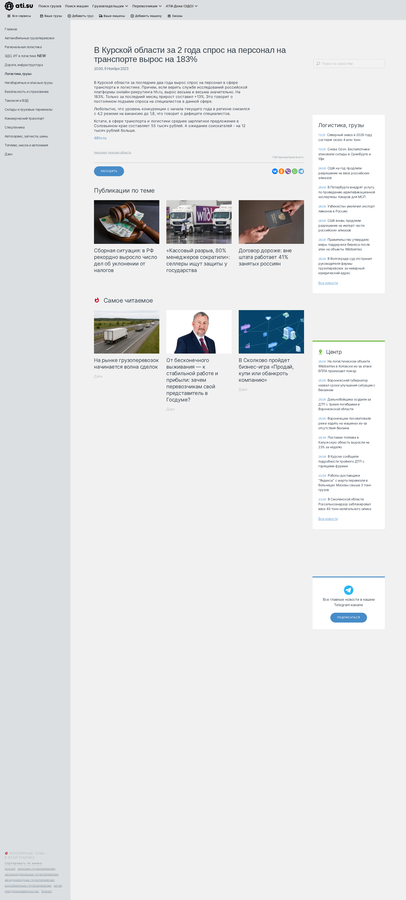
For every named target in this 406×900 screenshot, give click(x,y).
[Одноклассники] (281, 171)
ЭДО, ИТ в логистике (20, 56)
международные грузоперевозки (30, 880)
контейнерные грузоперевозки (28, 885)
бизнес (46, 891)
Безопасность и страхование (26, 92)
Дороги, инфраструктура (24, 65)
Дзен (8, 154)
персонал (100, 152)
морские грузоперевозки (36, 868)
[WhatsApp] (294, 171)
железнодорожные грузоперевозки (32, 874)
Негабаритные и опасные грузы (29, 83)
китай (58, 885)
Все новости (328, 283)
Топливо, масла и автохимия (26, 145)
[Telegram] (301, 171)
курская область (119, 152)
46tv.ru (100, 138)
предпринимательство (22, 891)
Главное (11, 29)
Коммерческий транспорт (24, 118)
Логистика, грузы (18, 74)
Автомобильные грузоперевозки (29, 38)
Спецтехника (15, 127)
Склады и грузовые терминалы (29, 109)
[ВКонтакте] (275, 171)
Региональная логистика (23, 47)
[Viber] (288, 171)
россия (10, 868)
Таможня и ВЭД (17, 100)
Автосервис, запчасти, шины (26, 136)
